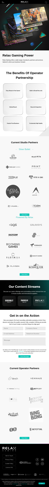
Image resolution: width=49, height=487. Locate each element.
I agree (41, 483)
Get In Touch (9, 455)
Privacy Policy (9, 459)
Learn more (21, 351)
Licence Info (9, 467)
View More (24, 214)
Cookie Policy (9, 463)
